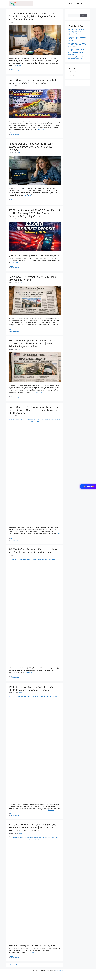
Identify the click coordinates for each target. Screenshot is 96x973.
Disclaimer (71, 4)
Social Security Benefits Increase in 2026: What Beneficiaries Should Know (33, 81)
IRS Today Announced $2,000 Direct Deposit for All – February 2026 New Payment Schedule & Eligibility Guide (34, 213)
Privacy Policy (80, 4)
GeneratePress (59, 970)
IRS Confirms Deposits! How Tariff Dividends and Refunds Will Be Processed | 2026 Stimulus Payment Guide (34, 343)
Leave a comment (14, 70)
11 (15, 965)
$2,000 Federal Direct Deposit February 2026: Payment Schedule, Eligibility (32, 688)
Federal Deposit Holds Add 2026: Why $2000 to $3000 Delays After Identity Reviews (31, 146)
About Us (55, 4)
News (11, 69)
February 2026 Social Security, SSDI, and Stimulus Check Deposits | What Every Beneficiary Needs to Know (32, 827)
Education (48, 4)
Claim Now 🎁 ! (88, 486)
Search (70, 13)
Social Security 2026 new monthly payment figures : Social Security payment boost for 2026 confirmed (34, 410)
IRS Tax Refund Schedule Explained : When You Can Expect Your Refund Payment (33, 551)
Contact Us (63, 4)
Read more (18, 65)
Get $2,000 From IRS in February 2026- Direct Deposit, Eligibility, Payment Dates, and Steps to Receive (32, 16)
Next (18, 965)
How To (41, 4)
